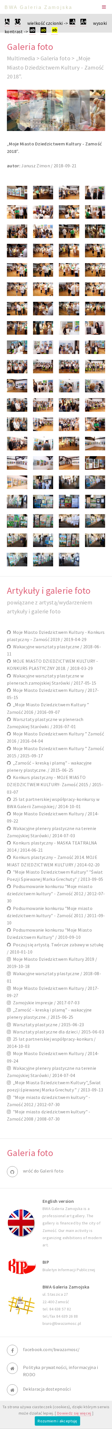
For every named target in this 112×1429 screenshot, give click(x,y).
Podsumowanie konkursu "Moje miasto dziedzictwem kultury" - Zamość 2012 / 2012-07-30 (56, 893)
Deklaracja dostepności (47, 1389)
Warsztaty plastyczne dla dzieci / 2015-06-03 (57, 1032)
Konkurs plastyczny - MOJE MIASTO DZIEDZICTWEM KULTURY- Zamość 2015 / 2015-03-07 (55, 784)
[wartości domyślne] (18, 23)
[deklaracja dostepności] (7, 23)
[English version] (21, 1223)
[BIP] (21, 1266)
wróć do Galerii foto (43, 1171)
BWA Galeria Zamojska (39, 7)
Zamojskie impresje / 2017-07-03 (45, 1002)
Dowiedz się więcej (74, 1413)
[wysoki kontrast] (32, 32)
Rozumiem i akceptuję (57, 1421)
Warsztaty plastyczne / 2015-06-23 (47, 1024)
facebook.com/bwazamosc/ (51, 1349)
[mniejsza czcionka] (72, 23)
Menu (104, 7)
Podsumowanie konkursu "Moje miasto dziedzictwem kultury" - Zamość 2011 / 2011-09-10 (56, 915)
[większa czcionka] (83, 23)
